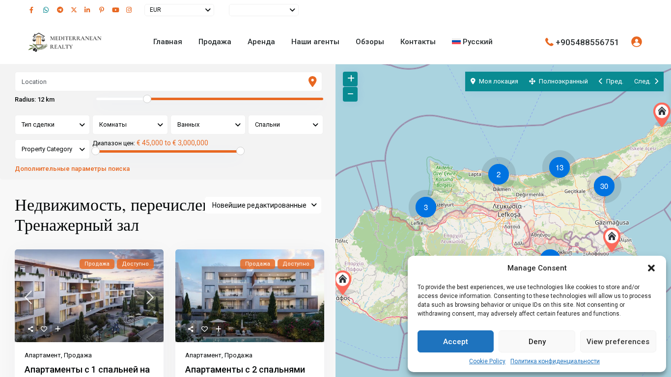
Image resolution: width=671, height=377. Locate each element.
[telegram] (61, 10)
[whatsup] (48, 10)
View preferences (618, 341)
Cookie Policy (487, 361)
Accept (455, 341)
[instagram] (130, 10)
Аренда (261, 41)
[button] (651, 268)
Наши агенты (315, 41)
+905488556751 (587, 42)
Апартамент (43, 355)
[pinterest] (103, 10)
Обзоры (370, 41)
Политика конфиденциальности (555, 361)
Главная (167, 41)
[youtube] (116, 10)
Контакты (418, 41)
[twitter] (75, 10)
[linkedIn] (89, 10)
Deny (537, 341)
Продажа (214, 41)
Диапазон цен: (113, 143)
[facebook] (34, 10)
